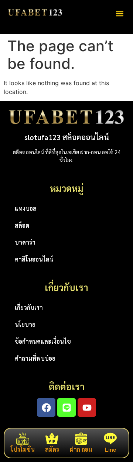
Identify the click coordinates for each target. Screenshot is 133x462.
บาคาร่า (25, 242)
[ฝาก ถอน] (81, 438)
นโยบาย (25, 324)
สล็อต (22, 225)
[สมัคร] (51, 438)
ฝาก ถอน (81, 449)
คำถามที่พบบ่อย (35, 358)
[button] (119, 13)
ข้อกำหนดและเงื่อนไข (43, 341)
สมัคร (52, 449)
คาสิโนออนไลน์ (34, 259)
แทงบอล (26, 208)
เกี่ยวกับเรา (29, 307)
